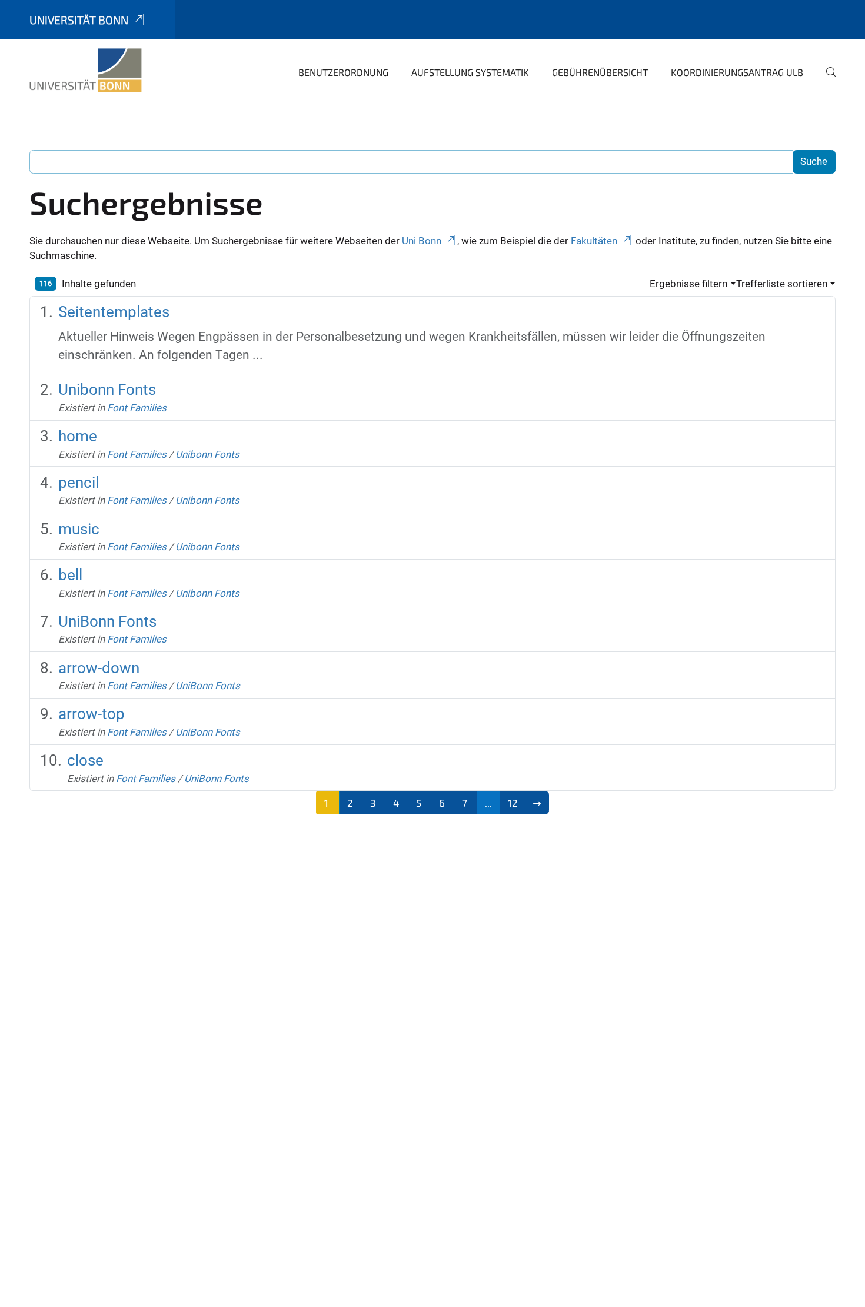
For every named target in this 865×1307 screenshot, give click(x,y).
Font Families (137, 408)
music (78, 529)
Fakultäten (594, 241)
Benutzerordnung (343, 72)
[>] (537, 802)
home (77, 436)
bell (70, 575)
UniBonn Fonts (107, 621)
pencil (78, 482)
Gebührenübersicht (600, 72)
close (85, 760)
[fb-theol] (85, 70)
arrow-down (98, 668)
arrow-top (91, 714)
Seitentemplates (113, 312)
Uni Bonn (421, 241)
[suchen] (826, 80)
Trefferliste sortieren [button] (781, 284)
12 (513, 803)
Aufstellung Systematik (470, 72)
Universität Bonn (78, 19)
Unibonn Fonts (107, 389)
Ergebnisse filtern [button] (688, 284)
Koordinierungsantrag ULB (737, 72)
